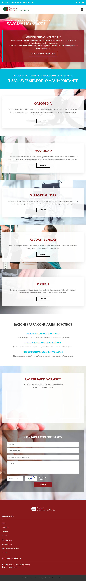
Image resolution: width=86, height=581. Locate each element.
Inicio (3, 523)
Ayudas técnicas (7, 544)
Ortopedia (5, 527)
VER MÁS (43, 121)
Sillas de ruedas (7, 540)
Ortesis (4, 553)
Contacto (5, 532)
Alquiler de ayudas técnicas (10, 548)
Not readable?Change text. (42, 478)
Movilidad (5, 536)
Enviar (43, 485)
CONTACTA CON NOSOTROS (43, 54)
